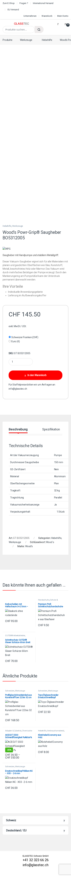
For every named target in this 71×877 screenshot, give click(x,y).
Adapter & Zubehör (13, 731)
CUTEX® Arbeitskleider (15, 635)
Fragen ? (23, 3)
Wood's (29, 546)
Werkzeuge (26, 40)
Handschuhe (43, 600)
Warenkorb (47, 16)
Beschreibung (18, 429)
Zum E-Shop (9, 3)
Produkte (7, 40)
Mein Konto (62, 16)
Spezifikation (51, 429)
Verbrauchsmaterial (55, 731)
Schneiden (9, 691)
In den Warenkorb (37, 375)
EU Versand (13, 9)
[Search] (39, 29)
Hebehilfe (47, 40)
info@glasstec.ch (18, 388)
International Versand (43, 3)
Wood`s (50, 542)
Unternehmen (29, 16)
